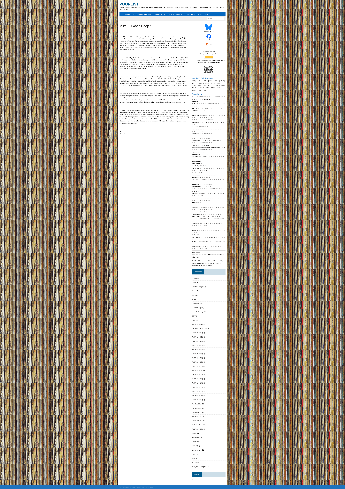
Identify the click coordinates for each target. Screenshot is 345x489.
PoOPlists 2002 (197, 333)
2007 (200, 88)
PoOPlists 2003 (197, 337)
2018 (200, 83)
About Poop (125, 14)
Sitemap (150, 487)
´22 (204, 99)
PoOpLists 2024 (197, 425)
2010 (216, 85)
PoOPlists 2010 (197, 366)
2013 (199, 85)
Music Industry (196, 308)
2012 (205, 85)
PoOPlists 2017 (197, 395)
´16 (193, 99)
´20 (200, 99)
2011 (210, 85)
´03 (202, 97)
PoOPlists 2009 (197, 362)
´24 (208, 99)
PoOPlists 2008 (197, 358)
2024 (199, 81)
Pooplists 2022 (196, 416)
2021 (216, 81)
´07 (209, 97)
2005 (212, 88)
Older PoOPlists (175, 14)
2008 (194, 88)
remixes (194, 446)
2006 (206, 88)
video (193, 454)
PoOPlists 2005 (197, 345)
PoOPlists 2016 (197, 391)
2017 (206, 83)
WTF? (194, 462)
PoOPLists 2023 (197, 421)
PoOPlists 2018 (197, 400)
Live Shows (195, 303)
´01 (198, 104)
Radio (194, 433)
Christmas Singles (198, 287)
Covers (194, 291)
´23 (206, 99)
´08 (211, 97)
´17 (194, 99)
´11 (217, 97)
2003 (193, 90)
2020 (222, 81)
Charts (194, 282)
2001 (205, 90)
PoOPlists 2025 (160, 14)
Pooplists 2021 (196, 412)
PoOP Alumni (190, 14)
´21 (202, 99)
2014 (193, 85)
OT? (193, 316)
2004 (218, 88)
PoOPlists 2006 (197, 349)
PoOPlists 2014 (197, 383)
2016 (212, 83)
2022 (210, 81)
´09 (213, 97)
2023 (205, 81)
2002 (199, 90)
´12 (219, 97)
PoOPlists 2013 (197, 379)
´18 (196, 99)
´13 (221, 97)
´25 (210, 99)
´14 (223, 97)
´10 (215, 97)
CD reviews (195, 278)
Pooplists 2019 (196, 404)
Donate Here (203, 14)
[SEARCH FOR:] (216, 18)
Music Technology (197, 312)
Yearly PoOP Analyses (142, 14)
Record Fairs (196, 437)
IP (192, 299)
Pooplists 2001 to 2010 (199, 328)
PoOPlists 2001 (197, 324)
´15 (224, 97)
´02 (200, 97)
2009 (222, 85)
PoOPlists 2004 (197, 341)
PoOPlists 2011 (197, 370)
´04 (204, 97)
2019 (194, 83)
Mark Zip (141, 487)
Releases (195, 441)
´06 (207, 97)
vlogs (193, 458)
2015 (218, 83)
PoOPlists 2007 (197, 354)
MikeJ (128, 31)
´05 (206, 97)
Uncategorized (196, 450)
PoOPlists (195, 320)
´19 (198, 99)
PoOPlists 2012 (197, 374)
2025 (193, 81)
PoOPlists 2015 (197, 387)
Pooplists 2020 (196, 408)
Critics (194, 295)
